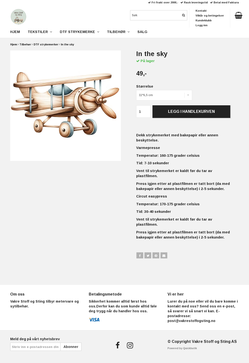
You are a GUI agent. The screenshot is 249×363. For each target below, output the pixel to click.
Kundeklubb (204, 20)
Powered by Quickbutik (182, 348)
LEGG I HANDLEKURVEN (191, 111)
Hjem (13, 44)
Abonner (70, 347)
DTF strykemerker (46, 44)
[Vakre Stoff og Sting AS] (18, 16)
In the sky (67, 44)
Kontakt (201, 10)
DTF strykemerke (78, 32)
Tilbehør (25, 44)
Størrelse (144, 86)
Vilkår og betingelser (210, 15)
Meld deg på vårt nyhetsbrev (35, 339)
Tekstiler (39, 32)
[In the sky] (65, 105)
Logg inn (201, 25)
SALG (142, 32)
